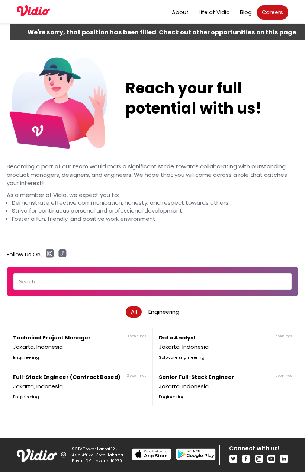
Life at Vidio (214, 12)
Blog (246, 12)
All (134, 312)
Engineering (163, 312)
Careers (272, 12)
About (180, 12)
